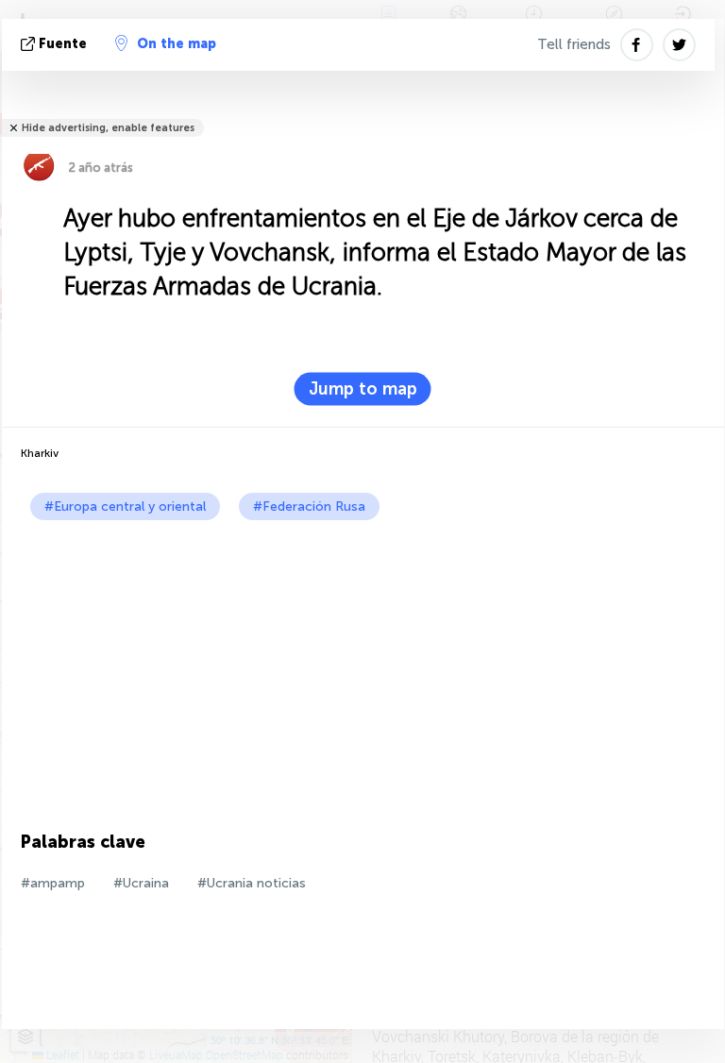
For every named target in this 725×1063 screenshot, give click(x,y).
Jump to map (363, 389)
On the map (176, 44)
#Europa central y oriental (125, 506)
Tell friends (574, 44)
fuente (63, 44)
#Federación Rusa (309, 506)
